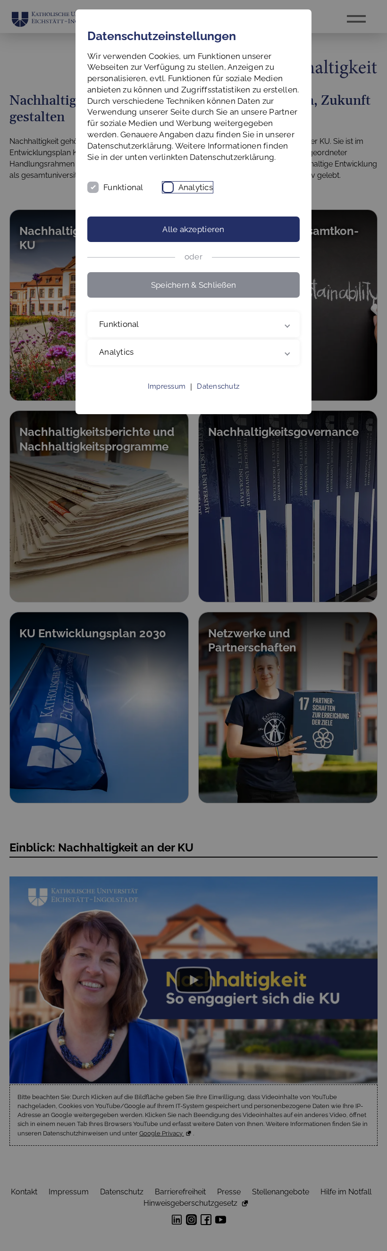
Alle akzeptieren (193, 229)
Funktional (123, 187)
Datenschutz (218, 397)
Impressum (166, 397)
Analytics (195, 187)
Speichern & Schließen (193, 285)
